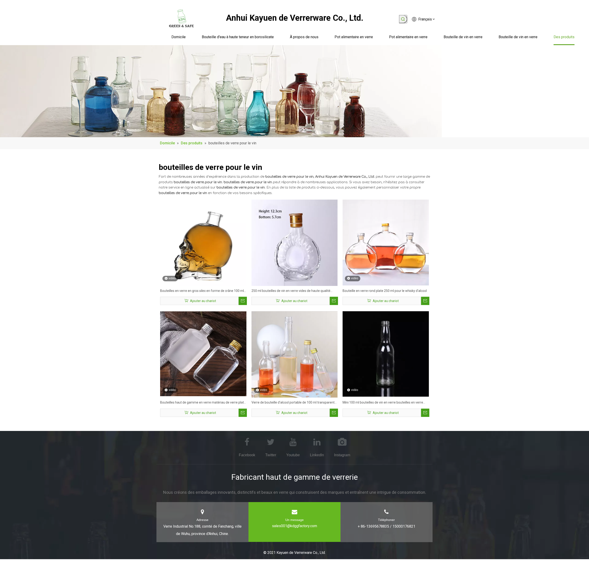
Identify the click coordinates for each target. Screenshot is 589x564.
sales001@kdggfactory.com (294, 526)
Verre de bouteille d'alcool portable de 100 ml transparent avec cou (293, 403)
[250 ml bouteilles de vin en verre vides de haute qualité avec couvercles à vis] (294, 242)
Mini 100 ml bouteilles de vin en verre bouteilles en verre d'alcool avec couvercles (383, 403)
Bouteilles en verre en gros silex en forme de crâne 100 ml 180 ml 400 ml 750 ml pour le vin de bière (202, 291)
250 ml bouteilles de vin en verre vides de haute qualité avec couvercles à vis (290, 291)
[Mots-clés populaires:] (403, 19)
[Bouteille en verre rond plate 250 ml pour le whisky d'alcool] (386, 242)
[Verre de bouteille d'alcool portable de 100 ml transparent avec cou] (294, 354)
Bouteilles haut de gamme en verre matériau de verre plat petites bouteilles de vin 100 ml (202, 403)
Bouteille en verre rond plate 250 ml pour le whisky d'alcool (385, 291)
